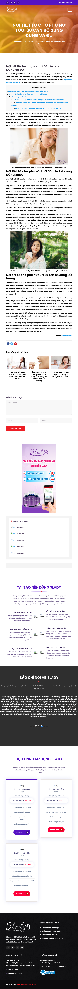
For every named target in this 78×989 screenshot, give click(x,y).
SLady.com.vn (66, 335)
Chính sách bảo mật (50, 928)
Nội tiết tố (18, 41)
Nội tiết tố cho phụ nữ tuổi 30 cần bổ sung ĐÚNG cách (27, 91)
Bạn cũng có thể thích (19, 97)
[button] (31, 726)
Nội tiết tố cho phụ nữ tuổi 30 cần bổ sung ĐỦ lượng (27, 94)
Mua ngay (54, 830)
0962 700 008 (66, 2)
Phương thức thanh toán (52, 938)
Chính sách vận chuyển (51, 931)
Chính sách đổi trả (49, 935)
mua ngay (20, 832)
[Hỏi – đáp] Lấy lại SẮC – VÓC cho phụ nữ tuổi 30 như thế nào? (37, 100)
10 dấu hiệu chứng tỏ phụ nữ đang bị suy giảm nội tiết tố (36, 108)
